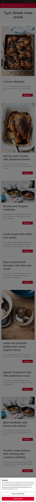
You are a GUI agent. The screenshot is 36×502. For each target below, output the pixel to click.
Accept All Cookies (18, 499)
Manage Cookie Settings (18, 494)
